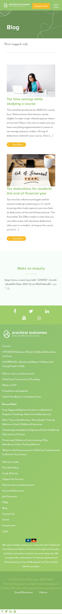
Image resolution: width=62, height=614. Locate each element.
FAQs (5, 502)
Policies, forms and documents (18, 373)
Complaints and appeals (15, 390)
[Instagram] (19, 611)
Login (5, 531)
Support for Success (12, 479)
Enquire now (41, 5)
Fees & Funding (10, 467)
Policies (43, 592)
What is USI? (9, 385)
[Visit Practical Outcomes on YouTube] (24, 318)
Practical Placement (13, 490)
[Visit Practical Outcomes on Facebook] (15, 312)
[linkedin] (10, 611)
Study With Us (10, 473)
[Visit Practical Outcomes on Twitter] (31, 312)
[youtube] (15, 611)
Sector (5, 519)
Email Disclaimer (24, 592)
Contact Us (8, 513)
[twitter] (6, 611)
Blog (4, 508)
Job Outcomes (9, 496)
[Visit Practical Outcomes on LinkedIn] (47, 312)
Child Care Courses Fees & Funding (20, 379)
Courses (6, 346)
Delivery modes (10, 461)
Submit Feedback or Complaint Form (21, 396)
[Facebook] (2, 611)
